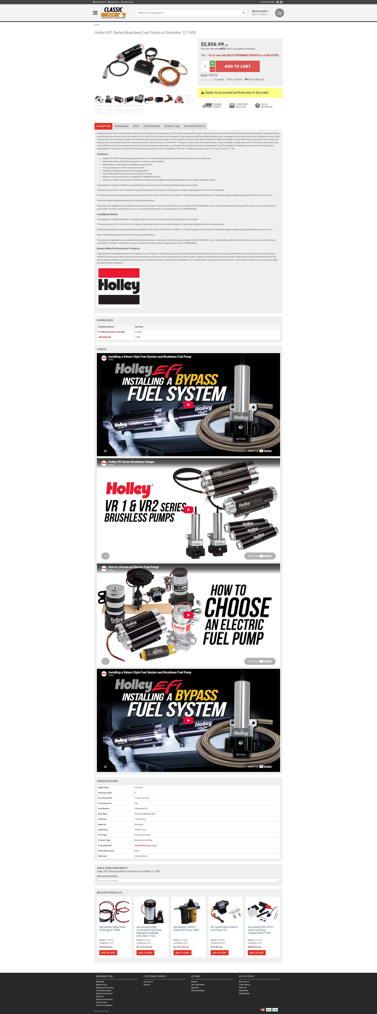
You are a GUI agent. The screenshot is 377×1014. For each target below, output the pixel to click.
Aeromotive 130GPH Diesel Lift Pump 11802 (186, 928)
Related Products (194, 126)
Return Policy (101, 985)
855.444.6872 (100, 2)
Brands (194, 982)
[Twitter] (281, 2)
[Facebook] (278, 2)
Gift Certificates (197, 985)
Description (103, 126)
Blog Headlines (197, 990)
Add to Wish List (256, 79)
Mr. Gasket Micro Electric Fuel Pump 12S (224, 928)
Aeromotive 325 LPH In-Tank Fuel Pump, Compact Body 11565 (261, 929)
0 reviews (219, 79)
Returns (147, 985)
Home (97, 25)
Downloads (121, 126)
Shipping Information (105, 987)
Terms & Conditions (104, 1005)
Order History (244, 985)
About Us (100, 996)
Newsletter (243, 990)
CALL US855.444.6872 (267, 105)
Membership (244, 993)
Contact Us (114, 2)
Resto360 (100, 982)
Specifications (151, 126)
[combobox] (188, 880)
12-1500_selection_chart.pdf (111, 332)
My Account (244, 982)
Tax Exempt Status (103, 990)
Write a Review (234, 79)
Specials (195, 987)
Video (136, 126)
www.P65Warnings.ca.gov (146, 845)
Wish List (243, 987)
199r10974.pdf (104, 337)
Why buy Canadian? (104, 993)
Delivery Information (104, 999)
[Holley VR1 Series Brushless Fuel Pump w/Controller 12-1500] (145, 66)
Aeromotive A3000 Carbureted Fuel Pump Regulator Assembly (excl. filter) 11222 (149, 931)
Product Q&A (172, 126)
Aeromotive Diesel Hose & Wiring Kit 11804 (112, 928)
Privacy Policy (101, 1002)
